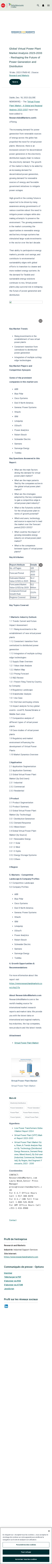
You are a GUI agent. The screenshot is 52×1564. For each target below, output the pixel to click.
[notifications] (43, 5)
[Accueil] (12, 5)
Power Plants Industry (31, 1112)
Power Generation (16, 1108)
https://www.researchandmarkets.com (21, 1257)
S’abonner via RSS (12, 1281)
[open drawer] (48, 5)
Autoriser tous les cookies (26, 1559)
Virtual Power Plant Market (26, 1043)
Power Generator (34, 1108)
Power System (15, 1117)
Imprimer (8, 1273)
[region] (26, 1545)
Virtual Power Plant (31, 1117)
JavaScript (9, 1289)
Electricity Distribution (18, 1103)
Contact (13, 1220)
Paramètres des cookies (26, 1545)
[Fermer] (49, 1531)
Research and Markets (19, 75)
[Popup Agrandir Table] (41, 565)
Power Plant (14, 1112)
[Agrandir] (40, 321)
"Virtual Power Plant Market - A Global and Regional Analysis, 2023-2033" (25, 105)
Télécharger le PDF (12, 1277)
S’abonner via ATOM (13, 1285)
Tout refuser (26, 1552)
